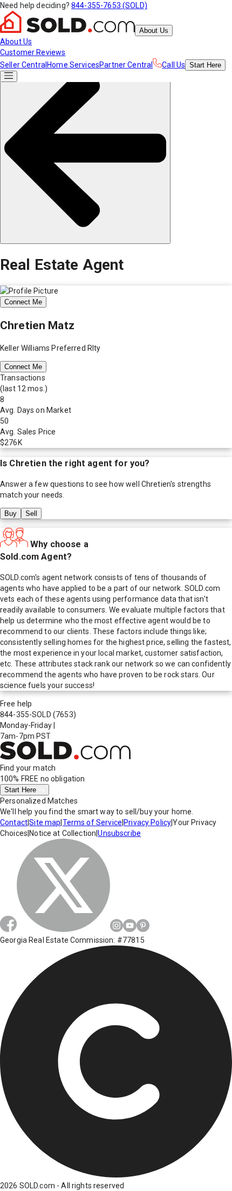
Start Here (21, 790)
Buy (10, 513)
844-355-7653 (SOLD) (109, 5)
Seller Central (23, 64)
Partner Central (126, 64)
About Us (153, 30)
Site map (44, 822)
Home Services (73, 64)
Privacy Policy (147, 822)
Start (205, 65)
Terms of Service (92, 822)
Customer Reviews (32, 52)
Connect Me (23, 302)
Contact (14, 822)
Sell (31, 513)
